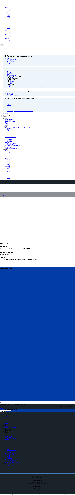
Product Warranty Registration (10, 427)
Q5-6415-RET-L (4, 364)
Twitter (6, 124)
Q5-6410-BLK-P (4, 298)
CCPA (63, 494)
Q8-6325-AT (3, 396)
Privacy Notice (31, 494)
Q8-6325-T (3, 285)
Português (9, 168)
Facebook (7, 122)
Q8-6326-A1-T (4, 324)
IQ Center (6, 420)
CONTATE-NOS (5, 113)
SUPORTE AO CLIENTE (9, 93)
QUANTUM (9, 135)
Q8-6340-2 (3, 304)
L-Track (8, 138)
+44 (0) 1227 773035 (25, 0)
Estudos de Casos (8, 151)
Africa (6, 174)
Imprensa (6, 153)
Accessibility (3, 2)
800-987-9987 (11, 0)
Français (8, 160)
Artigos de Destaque (9, 152)
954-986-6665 (42, 478)
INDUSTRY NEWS (10, 108)
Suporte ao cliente (8, 147)
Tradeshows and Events (9, 417)
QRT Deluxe (9, 129)
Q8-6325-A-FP (4, 330)
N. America (7, 158)
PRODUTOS (5, 126)
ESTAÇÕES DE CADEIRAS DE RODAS (12, 134)
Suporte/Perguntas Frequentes (11, 148)
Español (8, 165)
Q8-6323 (2, 345)
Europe (6, 161)
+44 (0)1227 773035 (38, 484)
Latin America (7, 166)
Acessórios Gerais (10, 144)
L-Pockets (9, 140)
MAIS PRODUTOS (8, 142)
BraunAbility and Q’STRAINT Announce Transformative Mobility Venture (20, 111)
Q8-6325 (2, 279)
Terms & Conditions (25, 494)
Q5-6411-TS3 (3, 383)
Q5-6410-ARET (4, 377)
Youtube (6, 125)
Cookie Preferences (52, 494)
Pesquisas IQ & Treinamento (10, 121)
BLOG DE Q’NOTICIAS (9, 100)
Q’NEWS (6, 150)
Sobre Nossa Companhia (9, 119)
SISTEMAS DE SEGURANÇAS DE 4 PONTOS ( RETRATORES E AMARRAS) (19, 127)
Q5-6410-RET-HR (4, 371)
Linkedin (6, 123)
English (8, 159)
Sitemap (19, 494)
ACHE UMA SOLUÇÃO (38, 87)
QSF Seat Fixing (10, 141)
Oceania (6, 170)
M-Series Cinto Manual (11, 132)
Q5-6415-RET (3, 358)
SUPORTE (4, 146)
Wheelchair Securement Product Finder (12, 145)
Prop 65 (65, 494)
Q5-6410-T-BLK (4, 390)
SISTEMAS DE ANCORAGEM (10, 136)
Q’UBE (8, 131)
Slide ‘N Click (9, 139)
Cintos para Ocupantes (11, 143)
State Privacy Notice (38, 494)
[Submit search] (11, 116)
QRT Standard (9, 130)
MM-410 (2, 272)
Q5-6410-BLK (3, 292)
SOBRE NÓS (7, 58)
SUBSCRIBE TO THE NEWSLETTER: (9, 409)
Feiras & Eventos (8, 120)
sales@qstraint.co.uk (38, 490)
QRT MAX (9, 128)
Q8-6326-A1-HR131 (5, 337)
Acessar (2, 3)
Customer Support (8, 426)
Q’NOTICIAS (5, 149)
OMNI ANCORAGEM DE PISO (10, 137)
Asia (6, 172)
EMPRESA (5, 118)
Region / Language (6, 157)
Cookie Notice (45, 494)
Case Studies (7, 418)
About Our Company (8, 416)
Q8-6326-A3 (3, 317)
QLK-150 (6, 423)
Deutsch (8, 164)
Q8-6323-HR (3, 351)
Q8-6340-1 (3, 311)
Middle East (7, 177)
